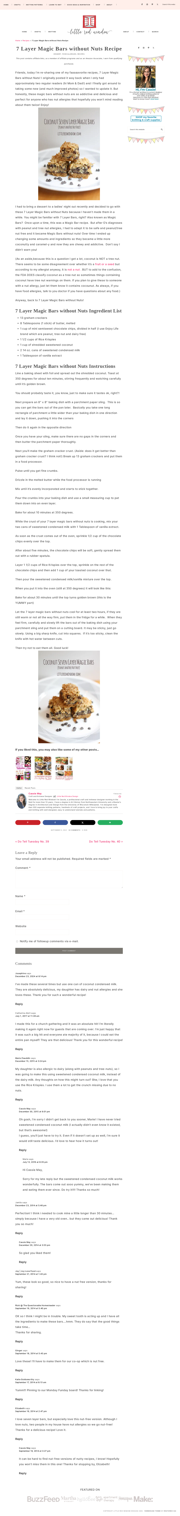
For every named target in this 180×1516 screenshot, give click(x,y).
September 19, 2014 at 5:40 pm (31, 1308)
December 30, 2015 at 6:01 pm (34, 1111)
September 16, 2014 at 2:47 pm (31, 1411)
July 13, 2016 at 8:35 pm (35, 1162)
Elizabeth (20, 1408)
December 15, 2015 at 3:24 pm (30, 1061)
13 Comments (74, 830)
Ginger (18, 1350)
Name (20, 896)
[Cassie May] (22, 796)
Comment (22, 867)
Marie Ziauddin (22, 1058)
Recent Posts (30, 788)
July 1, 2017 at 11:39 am (27, 1016)
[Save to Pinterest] (28, 822)
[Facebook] (119, 796)
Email (20, 911)
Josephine (20, 973)
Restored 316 (170, 1511)
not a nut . (75, 269)
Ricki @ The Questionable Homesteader (35, 1305)
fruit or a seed (104, 264)
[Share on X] (82, 822)
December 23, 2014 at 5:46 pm (31, 1205)
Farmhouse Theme (152, 1511)
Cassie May (35, 793)
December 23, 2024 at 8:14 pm (31, 976)
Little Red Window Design (67, 796)
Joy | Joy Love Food (25, 1271)
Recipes (26, 40)
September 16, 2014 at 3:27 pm (34, 1451)
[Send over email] (110, 822)
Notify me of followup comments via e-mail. (49, 941)
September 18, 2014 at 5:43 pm (31, 1353)
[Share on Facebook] (55, 822)
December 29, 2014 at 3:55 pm (34, 1245)
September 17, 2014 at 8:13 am (30, 1382)
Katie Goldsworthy (24, 1379)
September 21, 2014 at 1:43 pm (31, 1274)
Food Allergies (69, 54)
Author (19, 788)
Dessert (57, 54)
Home (17, 40)
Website (20, 926)
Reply (19, 1004)
